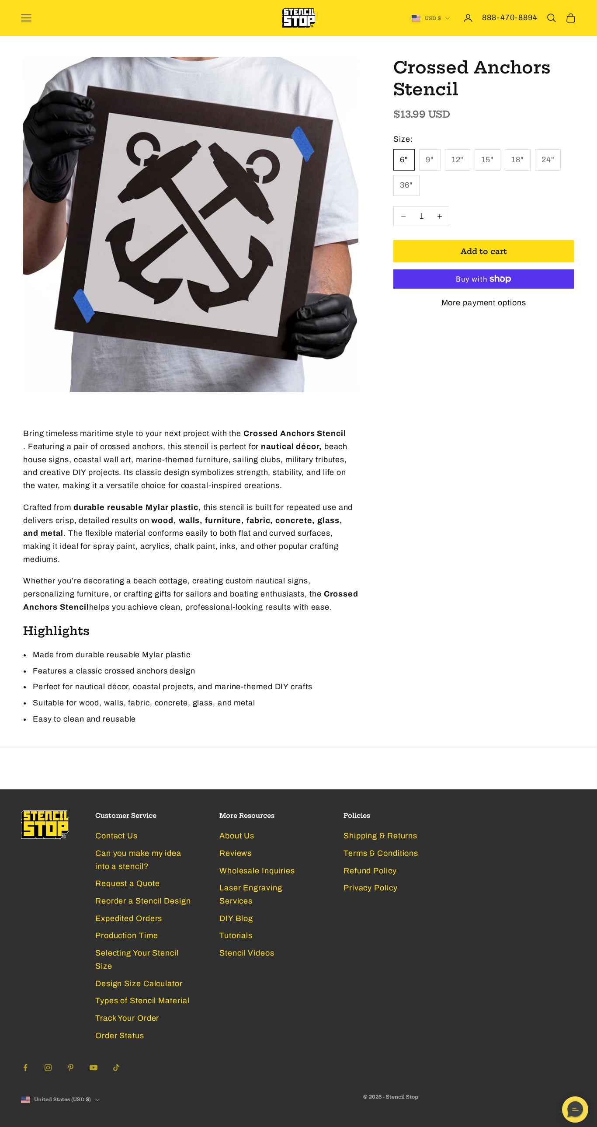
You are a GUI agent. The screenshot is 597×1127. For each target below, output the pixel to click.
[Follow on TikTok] (116, 1067)
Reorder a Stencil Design (143, 901)
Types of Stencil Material (142, 1000)
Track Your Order (127, 1018)
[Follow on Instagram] (48, 1067)
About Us (236, 835)
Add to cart (484, 251)
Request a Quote (127, 883)
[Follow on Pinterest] (70, 1067)
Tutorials (236, 935)
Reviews (235, 853)
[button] (575, 1109)
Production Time (126, 935)
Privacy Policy (371, 887)
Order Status (119, 1035)
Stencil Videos (246, 953)
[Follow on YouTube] (93, 1067)
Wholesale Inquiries (257, 870)
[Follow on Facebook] (25, 1067)
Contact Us (116, 835)
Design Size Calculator (139, 983)
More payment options (483, 302)
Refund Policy (370, 870)
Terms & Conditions (381, 853)
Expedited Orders (128, 918)
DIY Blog (236, 918)
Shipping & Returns (380, 835)
